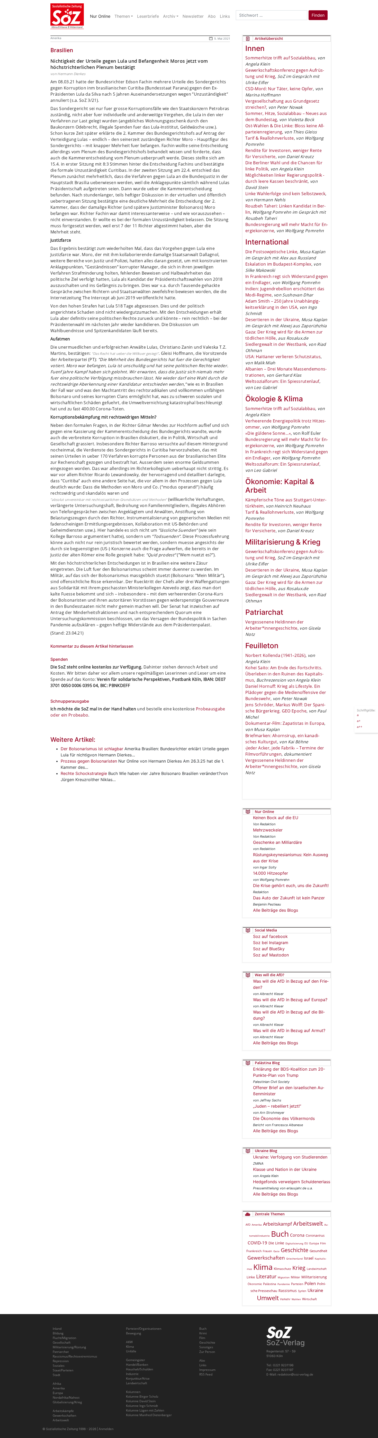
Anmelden (106, 1429)
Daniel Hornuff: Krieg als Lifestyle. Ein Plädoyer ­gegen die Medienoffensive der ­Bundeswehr (285, 692)
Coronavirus (315, 1235)
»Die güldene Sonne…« (268, 433)
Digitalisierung (294, 1243)
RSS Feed (205, 1374)
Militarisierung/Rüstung (69, 1347)
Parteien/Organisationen (143, 1328)
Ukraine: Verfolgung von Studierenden (290, 1157)
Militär (295, 1277)
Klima (263, 1267)
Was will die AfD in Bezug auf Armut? (289, 1030)
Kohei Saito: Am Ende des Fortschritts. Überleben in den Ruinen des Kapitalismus (284, 674)
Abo (202, 1360)
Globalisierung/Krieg (67, 1402)
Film (323, 1243)
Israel (308, 1258)
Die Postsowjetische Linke (271, 252)
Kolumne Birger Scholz (142, 1396)
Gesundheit (318, 1251)
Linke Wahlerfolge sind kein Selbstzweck (285, 193)
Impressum (207, 1370)
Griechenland (294, 1258)
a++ (359, 726)
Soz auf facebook (270, 936)
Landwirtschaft (317, 1269)
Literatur (266, 1276)
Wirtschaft (309, 1299)
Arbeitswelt (308, 1223)
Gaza (276, 1251)
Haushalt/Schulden (139, 1369)
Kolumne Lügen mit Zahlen (145, 1410)
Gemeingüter (135, 1360)
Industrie (132, 1374)
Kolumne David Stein (141, 1401)
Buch (280, 1233)
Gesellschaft (61, 1342)
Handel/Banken (137, 1364)
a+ (359, 720)
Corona (297, 1235)
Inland (57, 1328)
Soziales (59, 1365)
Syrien (302, 1291)
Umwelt (268, 1298)
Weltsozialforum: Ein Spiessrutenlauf (282, 381)
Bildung (58, 1333)
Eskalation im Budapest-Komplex (278, 264)
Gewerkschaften (266, 1257)
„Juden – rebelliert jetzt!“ (277, 1106)
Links (202, 1365)
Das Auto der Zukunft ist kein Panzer (289, 897)
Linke (251, 1277)
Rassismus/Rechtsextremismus (75, 1356)
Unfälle (131, 1351)
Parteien (297, 1284)
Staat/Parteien (63, 1370)
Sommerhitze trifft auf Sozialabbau (280, 58)
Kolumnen (133, 1392)
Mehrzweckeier (268, 830)
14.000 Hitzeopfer (270, 873)
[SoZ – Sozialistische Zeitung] (67, 16)
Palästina (269, 1284)
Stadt (56, 1375)
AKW (129, 1342)
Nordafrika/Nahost (66, 1397)
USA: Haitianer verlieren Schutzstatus (283, 356)
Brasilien (61, 50)
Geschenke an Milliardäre (277, 842)
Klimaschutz (282, 1269)
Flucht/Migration (64, 1338)
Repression (61, 1361)
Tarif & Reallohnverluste (269, 138)
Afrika (57, 1383)
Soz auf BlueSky (269, 948)
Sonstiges (206, 1347)
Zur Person (207, 1352)
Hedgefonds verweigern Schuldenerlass (291, 1181)
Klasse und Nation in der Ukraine (285, 1169)
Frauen (267, 1251)
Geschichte (294, 1250)
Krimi (203, 1333)
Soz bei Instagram (270, 942)
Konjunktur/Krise (138, 1378)
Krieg (298, 1267)
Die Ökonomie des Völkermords (284, 1118)
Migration (284, 1277)
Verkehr (285, 1299)
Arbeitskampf (277, 1223)
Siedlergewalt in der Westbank (275, 344)
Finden (318, 15)
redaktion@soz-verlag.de (295, 1374)
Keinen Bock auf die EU (275, 817)
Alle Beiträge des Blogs (275, 910)
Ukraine (315, 1290)
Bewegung (133, 1333)
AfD (248, 1224)
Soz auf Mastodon (271, 954)
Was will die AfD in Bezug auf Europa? (290, 999)
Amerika (55, 38)
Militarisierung (314, 1276)
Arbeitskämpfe (63, 1411)
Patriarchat (61, 1352)
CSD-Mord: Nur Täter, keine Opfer (279, 89)
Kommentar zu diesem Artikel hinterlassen (91, 646)
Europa (314, 1243)
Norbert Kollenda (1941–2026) (275, 655)
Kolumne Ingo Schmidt (142, 1406)
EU (306, 1243)
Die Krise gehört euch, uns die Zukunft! (291, 885)
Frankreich (254, 1251)
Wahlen (296, 1299)
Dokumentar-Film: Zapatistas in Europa (284, 723)
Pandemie (283, 1284)
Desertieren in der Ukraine (272, 319)
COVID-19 (257, 1243)
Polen (310, 1283)
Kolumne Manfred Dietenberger (149, 1415)
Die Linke (276, 1243)
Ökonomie (255, 1284)
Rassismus (287, 1290)
